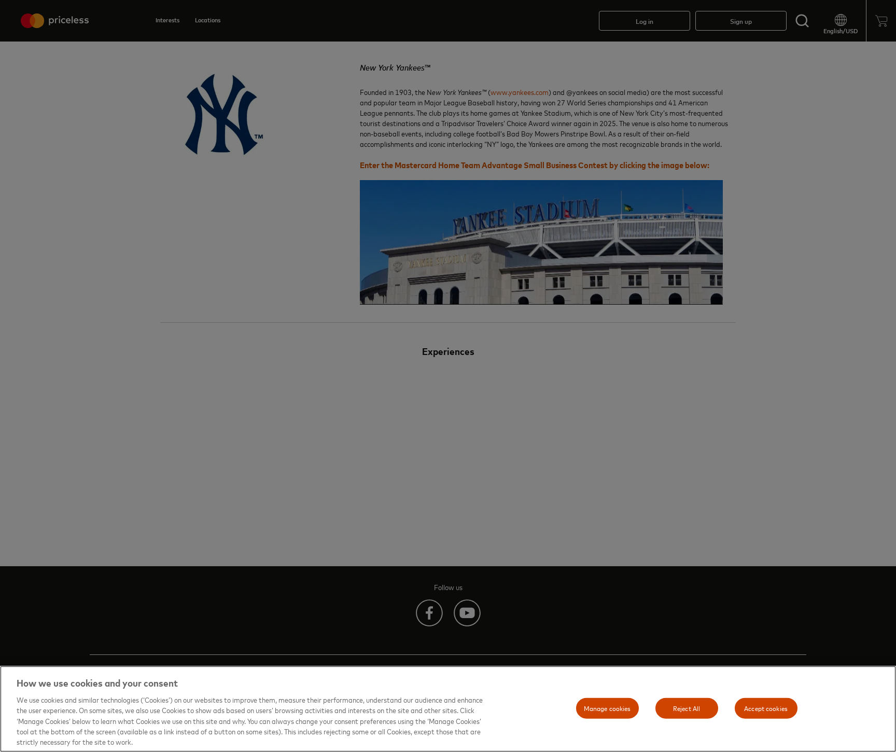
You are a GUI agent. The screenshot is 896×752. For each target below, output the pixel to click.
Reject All (686, 708)
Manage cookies (607, 708)
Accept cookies (766, 708)
